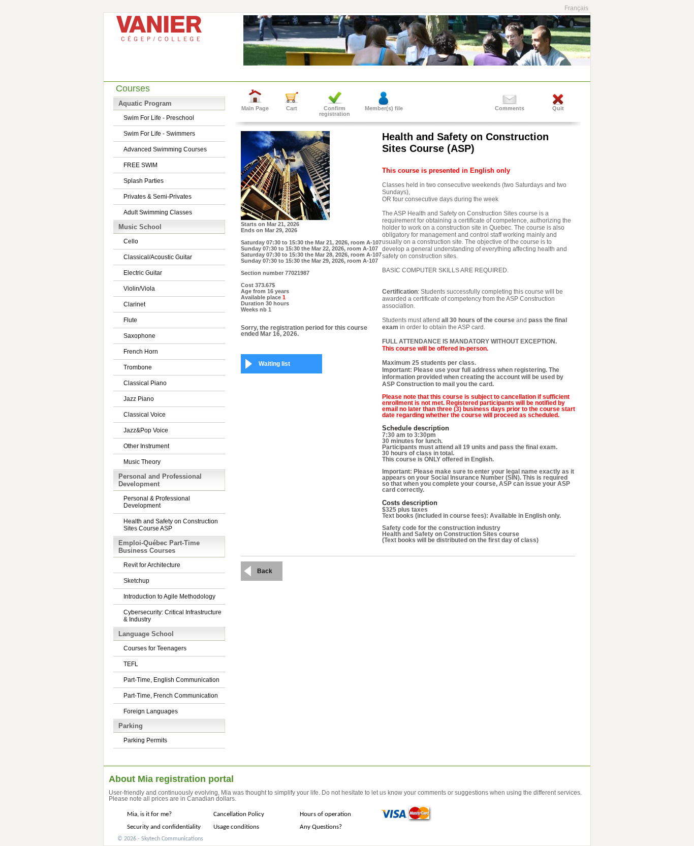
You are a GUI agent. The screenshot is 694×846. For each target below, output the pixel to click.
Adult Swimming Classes (157, 212)
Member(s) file (384, 108)
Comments (509, 108)
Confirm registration (334, 111)
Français (576, 8)
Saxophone (139, 335)
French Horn (140, 351)
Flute (130, 320)
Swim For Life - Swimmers (159, 133)
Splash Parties (143, 180)
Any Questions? (321, 827)
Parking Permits (145, 740)
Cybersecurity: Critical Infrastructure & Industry (172, 616)
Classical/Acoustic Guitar (157, 257)
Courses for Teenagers (154, 648)
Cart (291, 108)
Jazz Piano (138, 398)
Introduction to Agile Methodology (169, 596)
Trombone (137, 367)
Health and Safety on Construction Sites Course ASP (170, 525)
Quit (558, 108)
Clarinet (134, 304)
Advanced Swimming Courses (165, 149)
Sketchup (136, 580)
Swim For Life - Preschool (158, 117)
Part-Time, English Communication (171, 679)
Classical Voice (144, 414)
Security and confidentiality (164, 827)
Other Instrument (146, 446)
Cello (130, 241)
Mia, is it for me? (149, 814)
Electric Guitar (142, 272)
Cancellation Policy (238, 814)
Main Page (255, 108)
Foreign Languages (150, 711)
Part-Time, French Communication (170, 695)
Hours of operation (325, 814)
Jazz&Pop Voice (145, 430)
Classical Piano (145, 383)
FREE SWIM (140, 165)
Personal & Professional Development (156, 502)
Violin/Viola (139, 288)
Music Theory (142, 461)
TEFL (130, 664)
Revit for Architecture (151, 565)
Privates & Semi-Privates (157, 196)
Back (264, 571)
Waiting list (274, 363)
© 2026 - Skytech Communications (160, 839)
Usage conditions (236, 827)
